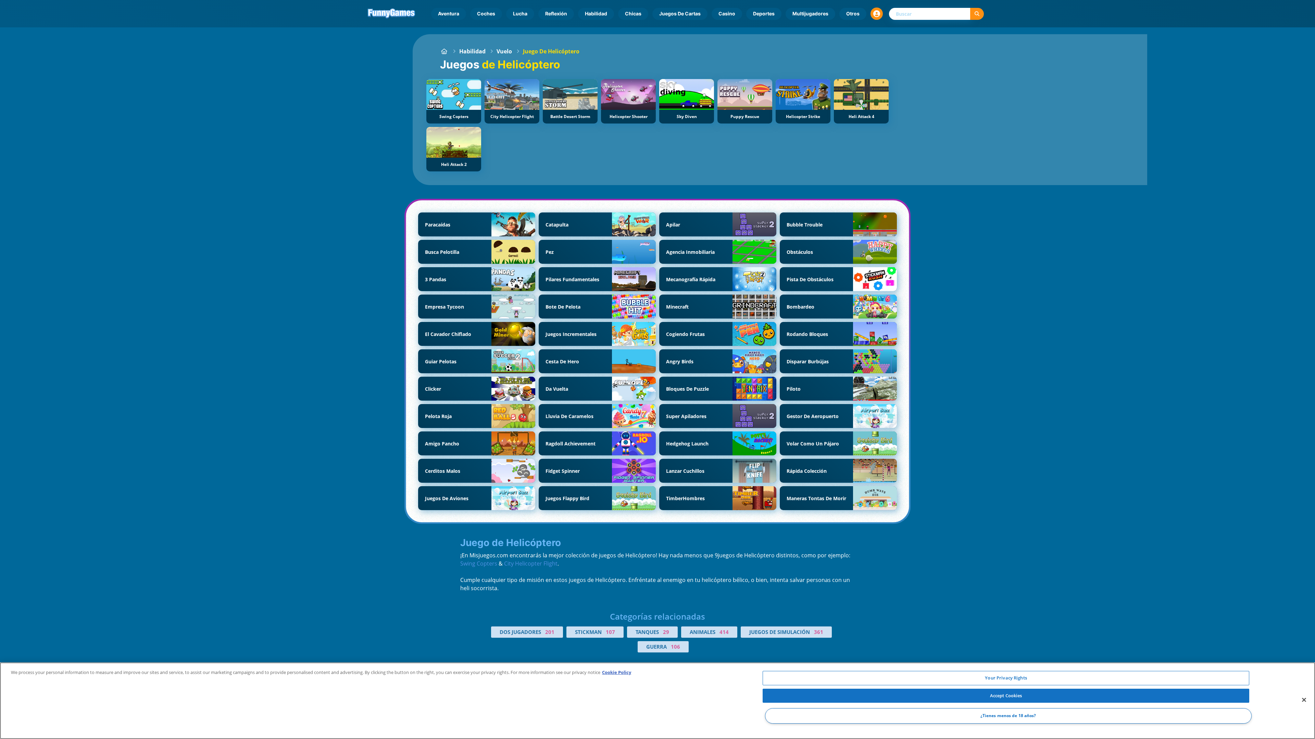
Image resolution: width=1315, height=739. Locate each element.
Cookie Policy (616, 672)
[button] (877, 14)
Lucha (520, 13)
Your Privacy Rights (1006, 678)
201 (549, 631)
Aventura (448, 13)
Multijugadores (810, 13)
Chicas (633, 13)
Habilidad (596, 13)
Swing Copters (478, 563)
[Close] (1304, 700)
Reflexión (556, 13)
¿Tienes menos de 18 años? (1008, 716)
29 (666, 631)
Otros (853, 13)
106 (675, 646)
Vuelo (504, 51)
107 (610, 631)
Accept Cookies (1006, 695)
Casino (726, 13)
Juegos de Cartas (680, 13)
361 (818, 631)
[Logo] (391, 13)
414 (724, 631)
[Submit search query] (977, 14)
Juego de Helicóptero (551, 51)
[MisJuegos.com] (444, 51)
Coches (486, 13)
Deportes (764, 13)
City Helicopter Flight (531, 563)
